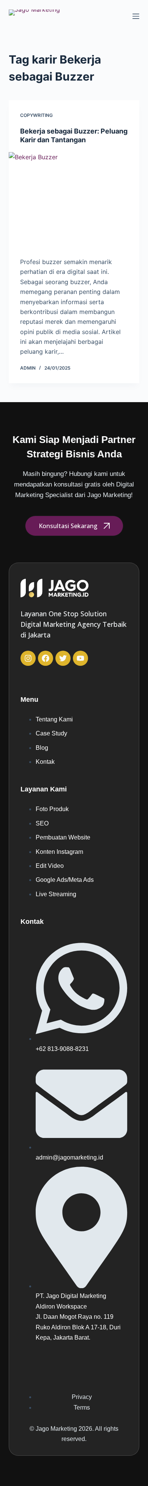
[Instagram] (28, 658)
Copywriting (36, 115)
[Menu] (135, 16)
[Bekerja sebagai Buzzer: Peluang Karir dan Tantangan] (74, 200)
